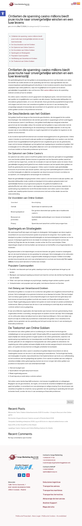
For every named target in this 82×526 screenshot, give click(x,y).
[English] (75, 3)
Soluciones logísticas (52, 482)
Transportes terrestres (53, 494)
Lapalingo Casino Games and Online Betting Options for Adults (30, 428)
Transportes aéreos (51, 486)
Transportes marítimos (52, 490)
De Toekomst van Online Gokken (22, 61)
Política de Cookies (48, 516)
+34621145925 (48, 469)
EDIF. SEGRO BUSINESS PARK (19, 487)
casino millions (49, 90)
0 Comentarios (44, 26)
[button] (3, 13)
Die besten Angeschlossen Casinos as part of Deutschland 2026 (31, 418)
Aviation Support (50, 503)
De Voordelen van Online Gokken (23, 50)
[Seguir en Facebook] (19, 475)
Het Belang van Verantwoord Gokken (24, 58)
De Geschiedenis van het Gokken (23, 44)
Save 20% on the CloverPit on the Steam (22, 425)
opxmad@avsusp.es (50, 472)
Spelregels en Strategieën (20, 53)
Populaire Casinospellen (19, 56)
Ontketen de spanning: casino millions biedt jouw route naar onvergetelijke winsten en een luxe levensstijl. (27, 39)
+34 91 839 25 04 (49, 460)
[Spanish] (78, 3)
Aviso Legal (36, 516)
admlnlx (13, 26)
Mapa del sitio (48, 507)
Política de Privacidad (23, 516)
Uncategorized (32, 26)
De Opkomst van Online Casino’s (22, 47)
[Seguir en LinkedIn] (23, 475)
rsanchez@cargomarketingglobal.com (56, 463)
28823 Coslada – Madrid (17, 490)
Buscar (70, 402)
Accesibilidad (61, 516)
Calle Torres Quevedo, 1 (17, 485)
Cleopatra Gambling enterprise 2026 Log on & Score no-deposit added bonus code (38, 421)
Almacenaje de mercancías (54, 499)
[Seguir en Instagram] (28, 475)
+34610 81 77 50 (49, 458)
